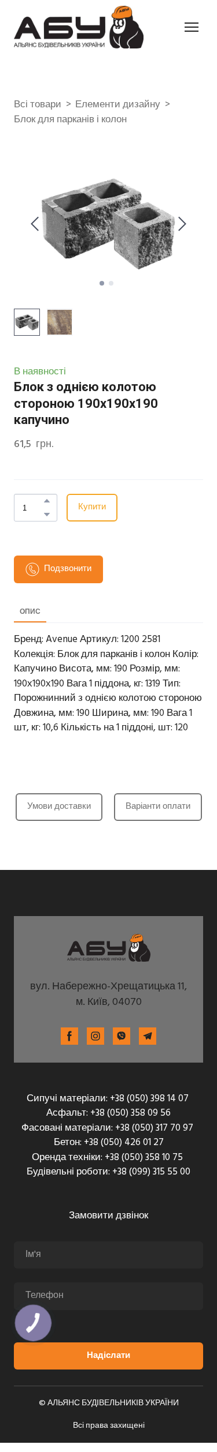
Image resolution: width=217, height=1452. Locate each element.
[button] (47, 500)
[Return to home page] (79, 27)
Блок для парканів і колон (70, 119)
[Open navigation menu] (191, 27)
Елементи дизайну (117, 104)
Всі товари (37, 104)
